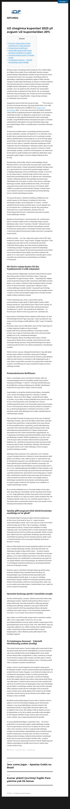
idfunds (11, 750)
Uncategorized (31, 750)
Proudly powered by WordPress (22, 793)
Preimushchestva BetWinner (18, 48)
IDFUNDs (12, 17)
